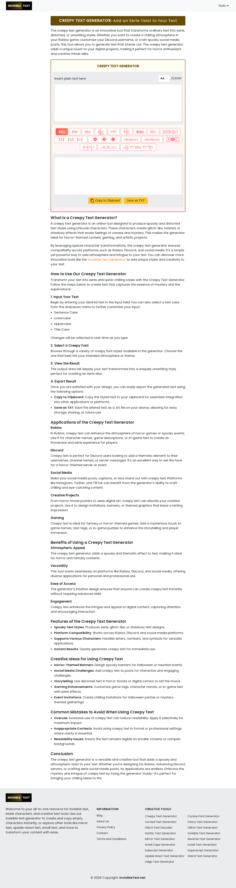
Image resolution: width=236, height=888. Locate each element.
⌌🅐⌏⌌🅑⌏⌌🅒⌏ (104, 139)
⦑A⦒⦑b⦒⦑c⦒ (131, 139)
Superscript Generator (203, 850)
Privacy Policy (106, 827)
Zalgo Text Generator (159, 862)
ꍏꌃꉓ (114, 131)
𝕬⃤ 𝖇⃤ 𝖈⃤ (139, 131)
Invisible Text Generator (107, 259)
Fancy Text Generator (203, 822)
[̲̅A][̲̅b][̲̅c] (170, 131)
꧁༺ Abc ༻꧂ (138, 147)
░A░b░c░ (108, 147)
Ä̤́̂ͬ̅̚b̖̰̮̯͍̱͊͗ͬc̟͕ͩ (127, 131)
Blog (99, 816)
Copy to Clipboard (107, 200)
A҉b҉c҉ (61, 131)
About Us (103, 821)
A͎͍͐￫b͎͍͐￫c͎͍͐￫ (88, 147)
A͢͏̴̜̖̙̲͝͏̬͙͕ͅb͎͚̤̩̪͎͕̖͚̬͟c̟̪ (101, 131)
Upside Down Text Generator (165, 856)
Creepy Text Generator (161, 816)
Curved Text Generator (161, 822)
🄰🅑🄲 (172, 139)
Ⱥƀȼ (75, 131)
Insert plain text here (70, 78)
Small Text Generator (202, 845)
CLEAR (176, 78)
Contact (102, 833)
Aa (162, 78)
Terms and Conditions (111, 839)
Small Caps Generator (160, 845)
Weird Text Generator (203, 856)
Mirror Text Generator (160, 839)
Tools (222, 5)
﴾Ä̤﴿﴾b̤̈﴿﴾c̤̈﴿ (152, 139)
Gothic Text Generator (160, 833)
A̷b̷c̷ (88, 131)
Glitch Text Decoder (158, 828)
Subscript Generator (159, 850)
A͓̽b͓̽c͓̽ (153, 131)
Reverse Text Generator (204, 839)
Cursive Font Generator (204, 816)
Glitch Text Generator (203, 828)
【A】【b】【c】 (70, 139)
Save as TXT (136, 200)
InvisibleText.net (132, 877)
